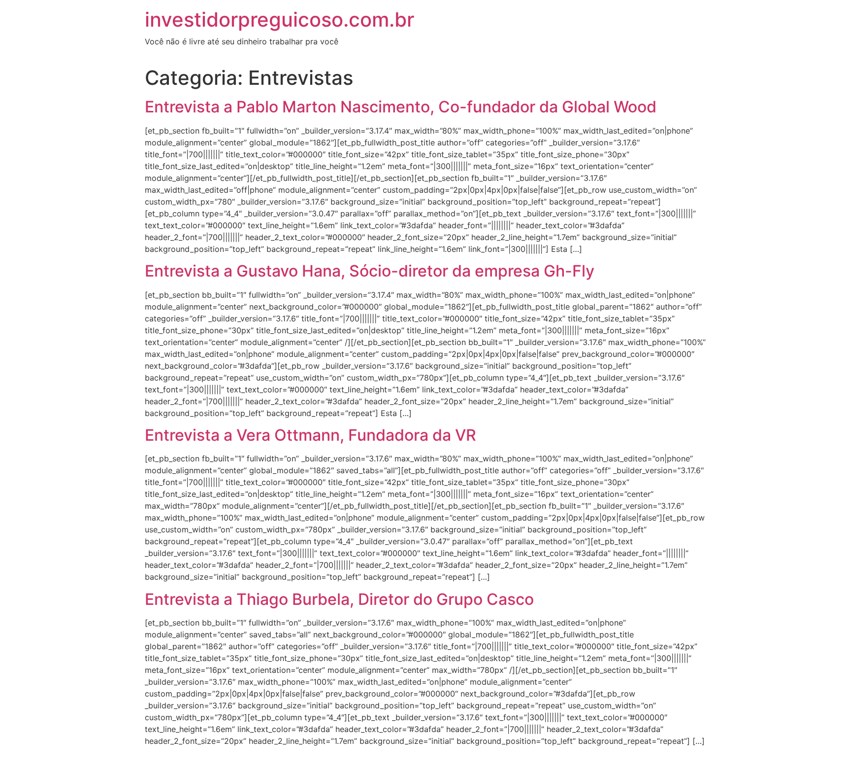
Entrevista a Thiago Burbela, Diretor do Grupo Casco (339, 599)
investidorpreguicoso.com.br (279, 19)
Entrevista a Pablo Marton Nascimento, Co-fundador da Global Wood (400, 106)
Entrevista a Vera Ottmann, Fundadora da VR (310, 435)
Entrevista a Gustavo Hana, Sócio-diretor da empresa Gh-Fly (369, 270)
